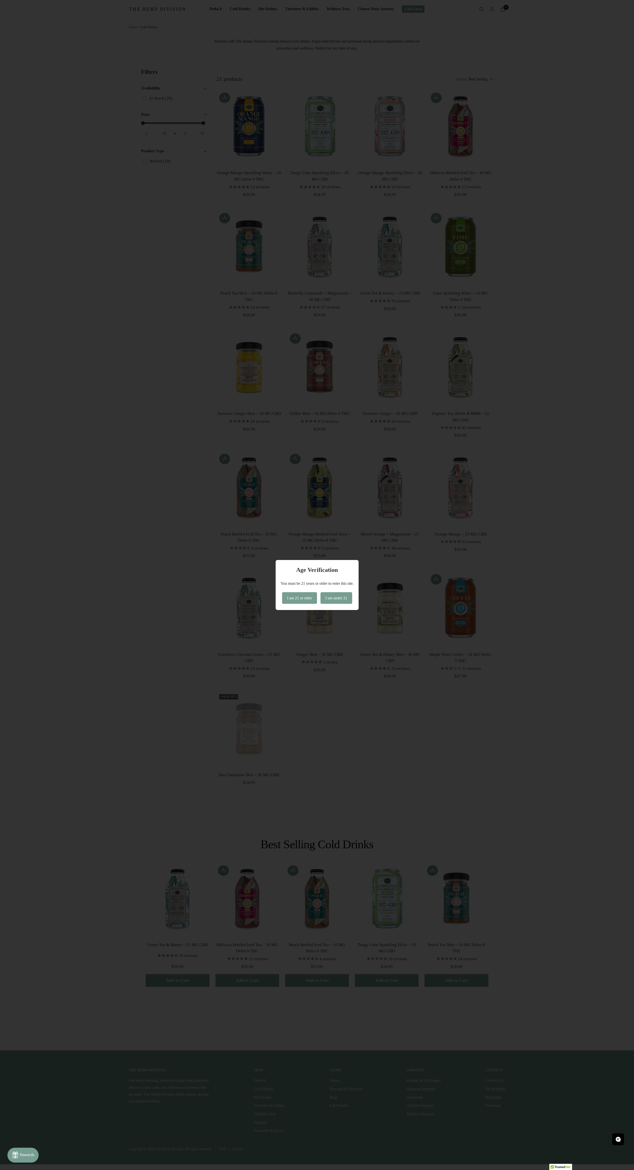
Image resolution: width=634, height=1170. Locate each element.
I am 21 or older (299, 598)
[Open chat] (618, 1139)
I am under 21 (336, 598)
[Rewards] (23, 1155)
